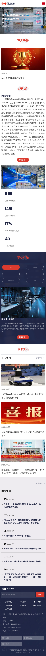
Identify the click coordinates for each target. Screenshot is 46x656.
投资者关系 (37, 605)
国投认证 (5, 644)
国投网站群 (28, 638)
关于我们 (8, 602)
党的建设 (8, 605)
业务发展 (23, 602)
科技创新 (37, 602)
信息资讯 (23, 605)
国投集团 (5, 638)
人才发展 (8, 609)
